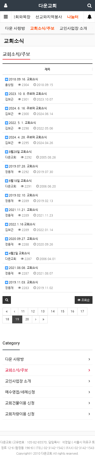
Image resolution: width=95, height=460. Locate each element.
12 (33, 311)
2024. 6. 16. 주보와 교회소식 (27, 108)
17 (82, 311)
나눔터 (73, 17)
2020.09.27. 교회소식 (23, 238)
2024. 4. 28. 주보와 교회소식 (27, 137)
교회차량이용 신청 (19, 414)
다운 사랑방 (15, 28)
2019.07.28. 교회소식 (23, 166)
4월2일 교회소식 (19, 253)
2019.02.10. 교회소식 (23, 195)
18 (7, 319)
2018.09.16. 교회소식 (23, 79)
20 (27, 319)
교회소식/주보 (42, 28)
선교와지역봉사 (48, 17)
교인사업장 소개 (73, 28)
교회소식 (14, 41)
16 (72, 311)
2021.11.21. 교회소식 (23, 209)
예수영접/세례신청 (20, 392)
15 (62, 311)
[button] (7, 300)
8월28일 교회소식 (20, 151)
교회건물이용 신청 (19, 403)
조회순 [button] (85, 300)
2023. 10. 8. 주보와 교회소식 (27, 93)
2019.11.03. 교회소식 (23, 282)
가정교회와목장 (17, 17)
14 (52, 311)
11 (23, 311)
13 (43, 311)
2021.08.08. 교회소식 (23, 267)
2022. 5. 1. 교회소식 (22, 122)
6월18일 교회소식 (20, 180)
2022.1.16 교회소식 (21, 224)
